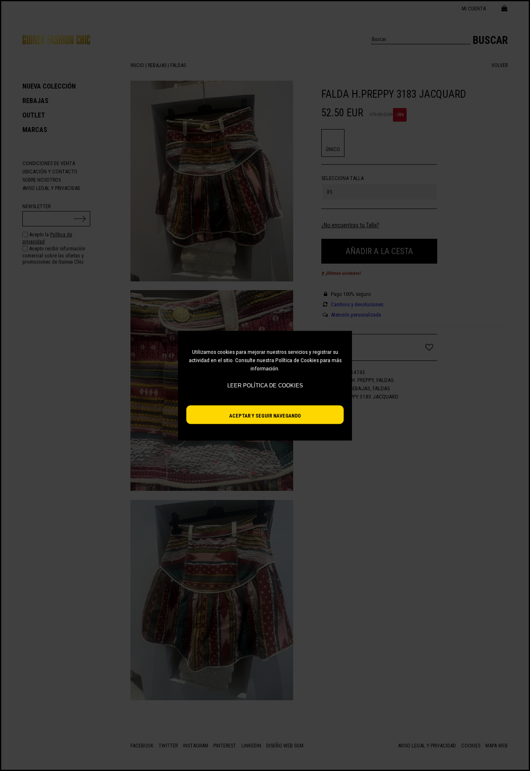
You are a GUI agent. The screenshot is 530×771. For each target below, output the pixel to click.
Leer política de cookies (265, 385)
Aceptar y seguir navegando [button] (265, 415)
